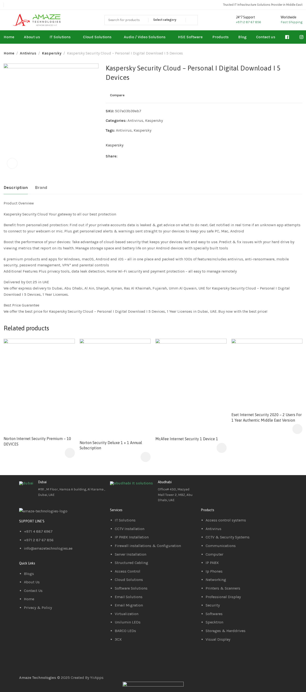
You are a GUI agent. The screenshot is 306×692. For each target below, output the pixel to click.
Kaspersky (51, 53)
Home (9, 53)
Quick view (66, 359)
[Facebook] (207, 486)
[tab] (15, 188)
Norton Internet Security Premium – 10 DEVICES (37, 441)
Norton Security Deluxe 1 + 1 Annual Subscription (111, 445)
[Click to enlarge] (12, 163)
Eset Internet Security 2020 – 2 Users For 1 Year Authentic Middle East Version (266, 417)
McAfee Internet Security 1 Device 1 (186, 439)
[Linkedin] (220, 486)
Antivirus (28, 53)
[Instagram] (233, 486)
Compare (117, 95)
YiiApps (97, 677)
